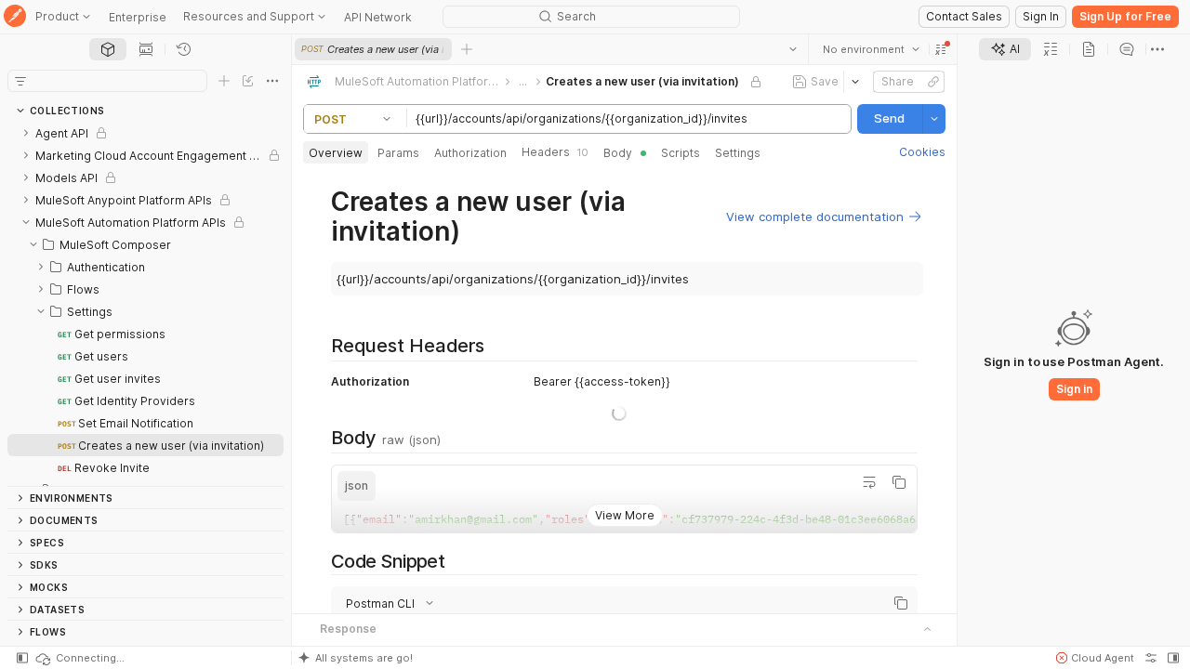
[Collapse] (26, 222)
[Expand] (26, 132)
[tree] (145, 304)
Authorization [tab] (470, 153)
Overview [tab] (336, 153)
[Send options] (934, 119)
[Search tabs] (793, 49)
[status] (79, 658)
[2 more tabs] (1157, 49)
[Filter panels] (20, 81)
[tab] (107, 49)
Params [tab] (398, 153)
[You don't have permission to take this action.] (467, 49)
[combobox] (871, 49)
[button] (941, 49)
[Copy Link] (933, 82)
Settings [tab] (737, 153)
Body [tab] (617, 153)
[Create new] (224, 81)
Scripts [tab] (680, 153)
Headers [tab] (555, 152)
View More (624, 573)
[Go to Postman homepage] (15, 17)
